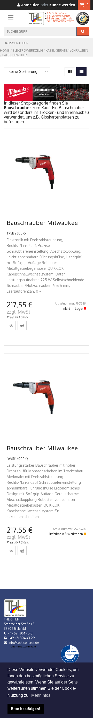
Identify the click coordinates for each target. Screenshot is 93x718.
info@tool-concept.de (24, 643)
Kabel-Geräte (56, 50)
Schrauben (78, 50)
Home (5, 50)
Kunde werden (62, 5)
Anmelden (30, 5)
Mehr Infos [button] (40, 695)
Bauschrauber (14, 55)
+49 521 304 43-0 (20, 633)
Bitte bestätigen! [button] (25, 709)
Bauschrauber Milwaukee (42, 222)
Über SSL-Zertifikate (23, 646)
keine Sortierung (23, 71)
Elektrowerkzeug (28, 50)
